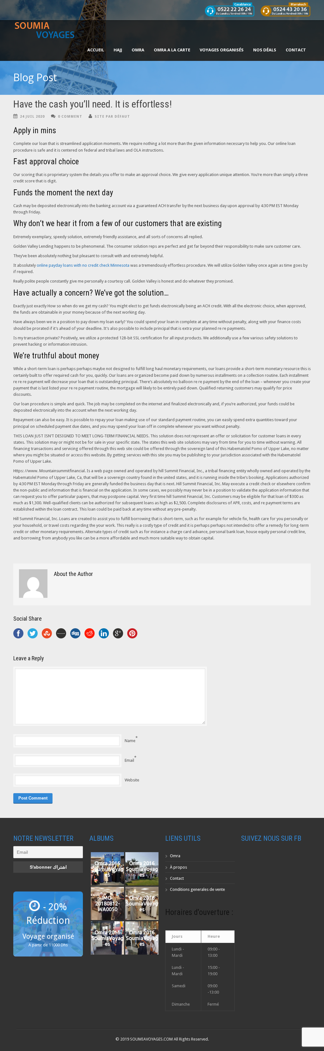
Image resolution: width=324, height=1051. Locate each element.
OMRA (138, 50)
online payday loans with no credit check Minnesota (83, 265)
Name (130, 740)
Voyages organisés (222, 50)
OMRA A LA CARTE (172, 50)
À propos (178, 867)
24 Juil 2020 (32, 116)
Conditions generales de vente (197, 889)
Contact (296, 50)
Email (129, 760)
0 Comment (70, 116)
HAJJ (118, 50)
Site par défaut (112, 116)
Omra (175, 855)
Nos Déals (264, 50)
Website (132, 780)
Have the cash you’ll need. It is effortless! (92, 104)
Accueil (95, 50)
